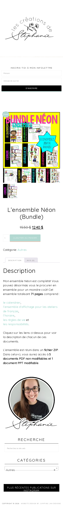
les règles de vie (14, 320)
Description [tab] (15, 260)
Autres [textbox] (30, 470)
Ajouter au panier (25, 238)
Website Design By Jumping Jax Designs (41, 503)
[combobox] (31, 468)
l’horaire (9, 315)
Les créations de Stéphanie (31, 28)
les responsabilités (16, 324)
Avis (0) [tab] (31, 260)
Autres (22, 250)
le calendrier (11, 302)
